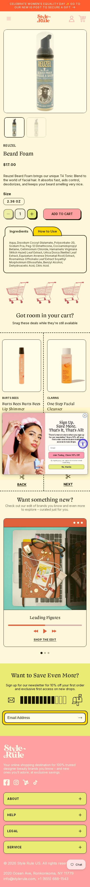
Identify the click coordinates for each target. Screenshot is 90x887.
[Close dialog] (85, 415)
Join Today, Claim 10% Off (66, 455)
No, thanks (66, 466)
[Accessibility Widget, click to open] (83, 443)
